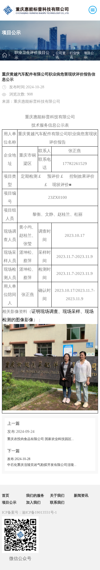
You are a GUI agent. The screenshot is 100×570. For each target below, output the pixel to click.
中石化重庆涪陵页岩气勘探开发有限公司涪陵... (41, 465)
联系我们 (57, 502)
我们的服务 (35, 495)
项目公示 (89, 55)
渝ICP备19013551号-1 (39, 512)
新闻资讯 (81, 495)
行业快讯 (75, 55)
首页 (5, 495)
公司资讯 (61, 55)
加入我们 (33, 502)
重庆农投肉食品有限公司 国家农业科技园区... (40, 439)
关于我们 (57, 495)
